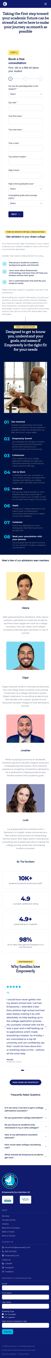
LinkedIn (8, 1263)
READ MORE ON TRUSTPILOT (25, 1082)
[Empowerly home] (5, 4)
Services (5, 1216)
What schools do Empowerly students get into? (25, 1156)
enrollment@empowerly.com (17, 1247)
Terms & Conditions (9, 1354)
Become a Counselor (11, 1228)
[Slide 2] (25, 1070)
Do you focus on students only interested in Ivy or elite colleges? (25, 1126)
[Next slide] (46, 1026)
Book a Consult (8, 1236)
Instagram (9, 1267)
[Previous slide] (5, 1026)
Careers (5, 1224)
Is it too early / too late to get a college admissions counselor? (25, 1109)
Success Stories (8, 1220)
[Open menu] (45, 3)
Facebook (9, 1272)
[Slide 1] (22, 1070)
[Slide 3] (28, 1070)
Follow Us (6, 1260)
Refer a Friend (8, 1232)
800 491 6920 (10, 1251)
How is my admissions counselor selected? (25, 1136)
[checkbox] (25, 1316)
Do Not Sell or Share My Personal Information (19, 1350)
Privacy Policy (23, 1354)
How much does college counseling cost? (25, 1146)
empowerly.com (12, 1255)
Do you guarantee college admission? (25, 1118)
